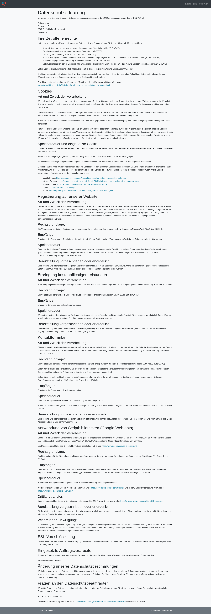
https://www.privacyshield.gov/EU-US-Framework (141, 501)
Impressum (156, 610)
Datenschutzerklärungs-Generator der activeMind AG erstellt (100, 601)
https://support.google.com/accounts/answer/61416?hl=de (82, 184)
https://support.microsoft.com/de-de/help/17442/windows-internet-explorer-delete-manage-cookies (100, 181)
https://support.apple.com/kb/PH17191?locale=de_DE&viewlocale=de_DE (81, 191)
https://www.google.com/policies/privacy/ (119, 446)
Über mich (203, 4)
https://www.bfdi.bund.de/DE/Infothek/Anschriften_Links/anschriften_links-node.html (74, 85)
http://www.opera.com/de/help (61, 187)
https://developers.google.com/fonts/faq (107, 488)
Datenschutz (167, 610)
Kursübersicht (191, 4)
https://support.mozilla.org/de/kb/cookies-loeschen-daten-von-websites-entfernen (91, 178)
